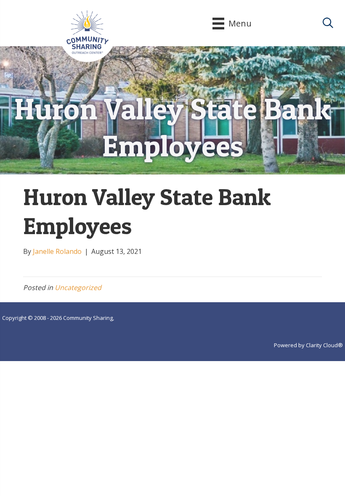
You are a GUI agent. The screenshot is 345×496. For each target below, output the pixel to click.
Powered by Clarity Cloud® (308, 345)
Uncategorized (78, 287)
